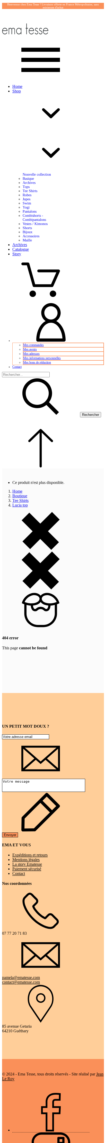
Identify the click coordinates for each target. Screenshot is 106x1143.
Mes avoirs (30, 349)
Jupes (26, 199)
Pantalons (30, 211)
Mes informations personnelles (42, 358)
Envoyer (10, 835)
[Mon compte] (51, 340)
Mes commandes (33, 345)
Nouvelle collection (37, 174)
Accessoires (31, 236)
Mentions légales (26, 859)
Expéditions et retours (30, 855)
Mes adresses (31, 353)
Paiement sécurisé (26, 869)
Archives (29, 183)
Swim (27, 203)
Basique (28, 179)
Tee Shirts (30, 191)
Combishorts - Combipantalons (34, 218)
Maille (27, 240)
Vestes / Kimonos (35, 224)
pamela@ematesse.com (21, 977)
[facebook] (51, 1130)
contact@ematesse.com (21, 982)
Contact (17, 367)
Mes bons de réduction (37, 362)
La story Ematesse (27, 864)
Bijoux (27, 232)
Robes (27, 195)
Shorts (27, 228)
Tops (26, 187)
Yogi (26, 207)
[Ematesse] (25, 38)
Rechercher (90, 415)
